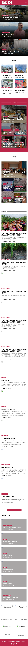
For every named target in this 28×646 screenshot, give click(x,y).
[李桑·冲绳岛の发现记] (14, 567)
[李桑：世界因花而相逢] (14, 30)
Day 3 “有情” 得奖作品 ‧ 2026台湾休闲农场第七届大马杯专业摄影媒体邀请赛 (14, 234)
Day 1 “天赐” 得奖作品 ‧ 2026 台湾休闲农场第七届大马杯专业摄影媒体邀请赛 (14, 350)
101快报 (4, 169)
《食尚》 (6, 599)
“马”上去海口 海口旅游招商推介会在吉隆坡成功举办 (8, 187)
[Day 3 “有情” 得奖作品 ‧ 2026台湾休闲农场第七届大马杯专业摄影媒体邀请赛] (14, 222)
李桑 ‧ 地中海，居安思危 (8, 409)
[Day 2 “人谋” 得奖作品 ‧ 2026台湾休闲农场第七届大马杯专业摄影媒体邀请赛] (14, 310)
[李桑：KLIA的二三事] (14, 457)
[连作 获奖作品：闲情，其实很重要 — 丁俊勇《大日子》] (14, 280)
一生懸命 (16, 72)
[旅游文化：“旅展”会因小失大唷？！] (14, 525)
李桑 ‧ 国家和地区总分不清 (19, 145)
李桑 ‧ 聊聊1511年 (6, 380)
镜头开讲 (5, 581)
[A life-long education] (14, 427)
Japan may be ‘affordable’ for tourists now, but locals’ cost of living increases (8, 146)
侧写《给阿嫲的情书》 (20, 90)
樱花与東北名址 (19, 189)
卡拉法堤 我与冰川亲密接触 (10, 541)
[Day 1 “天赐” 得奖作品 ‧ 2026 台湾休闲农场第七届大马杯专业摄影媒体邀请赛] (14, 338)
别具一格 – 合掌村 (7, 583)
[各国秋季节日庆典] (14, 553)
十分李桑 (3, 32)
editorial (6, 176)
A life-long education (8, 438)
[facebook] (11, 644)
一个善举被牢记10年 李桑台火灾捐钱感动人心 (20, 200)
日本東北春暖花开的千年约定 (7, 200)
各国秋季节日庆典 (7, 555)
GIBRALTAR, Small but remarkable (12, 497)
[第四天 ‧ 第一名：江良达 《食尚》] (14, 595)
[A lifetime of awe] (7, 68)
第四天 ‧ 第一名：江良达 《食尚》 (11, 597)
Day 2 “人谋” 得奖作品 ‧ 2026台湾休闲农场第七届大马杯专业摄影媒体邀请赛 (14, 321)
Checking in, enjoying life (10, 17)
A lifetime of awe (6, 75)
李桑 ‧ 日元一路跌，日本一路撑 (10, 51)
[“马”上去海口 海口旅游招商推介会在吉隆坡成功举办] (7, 184)
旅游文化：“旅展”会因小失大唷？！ (12, 527)
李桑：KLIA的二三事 (7, 467)
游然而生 (8, 32)
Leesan (5, 19)
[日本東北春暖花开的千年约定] (7, 197)
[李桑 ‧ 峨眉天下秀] (21, 68)
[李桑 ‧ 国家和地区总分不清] (20, 142)
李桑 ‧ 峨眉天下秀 (19, 75)
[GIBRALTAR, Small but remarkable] (14, 486)
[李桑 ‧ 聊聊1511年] (14, 369)
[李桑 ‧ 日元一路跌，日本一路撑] (14, 47)
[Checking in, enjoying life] (14, 13)
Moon (6, 585)
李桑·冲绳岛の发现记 (8, 569)
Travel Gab (5, 15)
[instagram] (13, 644)
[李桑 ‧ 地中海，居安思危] (14, 398)
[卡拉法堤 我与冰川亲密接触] (14, 539)
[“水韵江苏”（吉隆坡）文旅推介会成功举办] (14, 169)
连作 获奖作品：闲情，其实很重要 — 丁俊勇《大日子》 (13, 292)
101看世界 (8, 230)
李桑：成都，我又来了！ (6, 91)
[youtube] (16, 643)
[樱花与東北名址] (20, 184)
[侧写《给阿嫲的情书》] (21, 83)
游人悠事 (5, 553)
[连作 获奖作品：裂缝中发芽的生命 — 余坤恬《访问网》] (14, 251)
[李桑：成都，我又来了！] (7, 83)
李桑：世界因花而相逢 (8, 34)
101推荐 (17, 186)
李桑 (4, 36)
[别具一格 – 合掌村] (14, 581)
